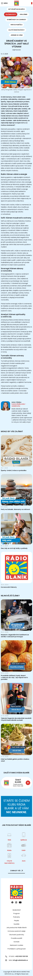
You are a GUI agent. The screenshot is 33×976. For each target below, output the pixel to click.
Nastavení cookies (16, 945)
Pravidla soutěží (16, 938)
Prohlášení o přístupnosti (17, 949)
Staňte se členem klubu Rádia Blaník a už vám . (16, 806)
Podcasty (16, 917)
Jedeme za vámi (16, 35)
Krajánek (23, 14)
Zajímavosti (11, 14)
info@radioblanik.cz (20, 960)
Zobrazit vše (15, 871)
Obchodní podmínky (16, 935)
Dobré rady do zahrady (16, 19)
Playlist (16, 921)
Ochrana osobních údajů (16, 931)
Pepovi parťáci (16, 25)
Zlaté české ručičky (16, 30)
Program (16, 913)
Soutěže (16, 924)
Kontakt (16, 942)
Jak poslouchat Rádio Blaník (16, 928)
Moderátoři (17, 910)
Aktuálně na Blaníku (16, 9)
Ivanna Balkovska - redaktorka (19, 405)
